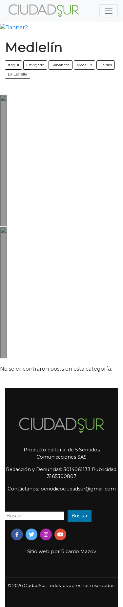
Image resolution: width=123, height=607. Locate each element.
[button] (9, 28)
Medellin (84, 64)
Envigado (35, 64)
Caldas (105, 64)
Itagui (13, 64)
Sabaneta (60, 64)
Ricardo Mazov (78, 551)
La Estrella (17, 74)
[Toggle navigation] (108, 10)
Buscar (80, 516)
